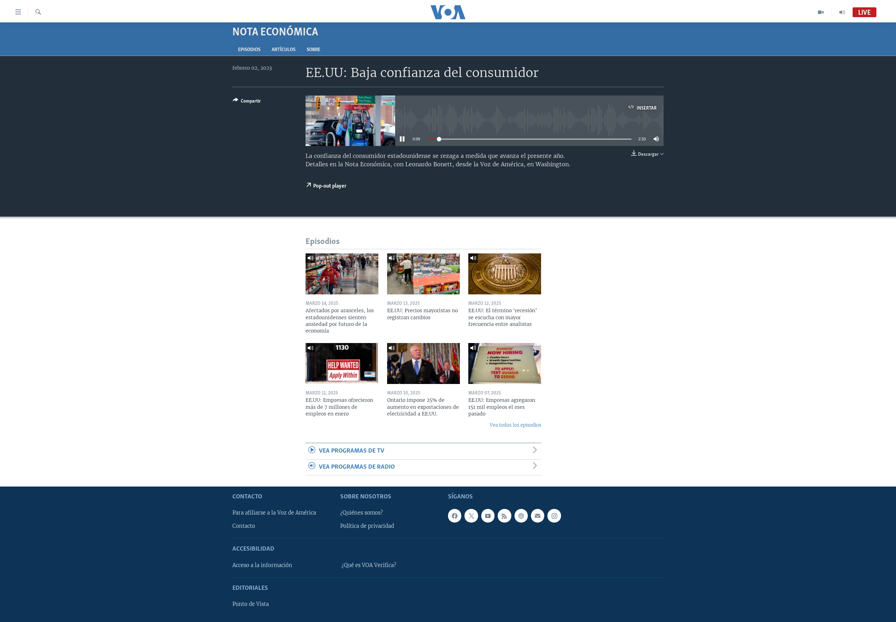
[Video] (821, 12)
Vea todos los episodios (515, 425)
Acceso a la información (262, 565)
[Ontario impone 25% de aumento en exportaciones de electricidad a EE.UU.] (423, 363)
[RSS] (504, 515)
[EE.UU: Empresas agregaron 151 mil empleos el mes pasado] (504, 363)
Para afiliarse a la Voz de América (274, 513)
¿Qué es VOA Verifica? (369, 565)
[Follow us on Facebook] (454, 515)
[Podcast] (521, 515)
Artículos (283, 50)
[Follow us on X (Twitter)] (471, 515)
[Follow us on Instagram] (554, 515)
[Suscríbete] (537, 515)
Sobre (313, 50)
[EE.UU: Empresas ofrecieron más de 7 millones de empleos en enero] (342, 363)
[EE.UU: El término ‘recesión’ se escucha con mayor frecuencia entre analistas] (504, 273)
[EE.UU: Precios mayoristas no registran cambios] (423, 273)
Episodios (249, 50)
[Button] (247, 102)
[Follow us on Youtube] (488, 515)
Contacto (243, 526)
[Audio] (842, 12)
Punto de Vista (250, 604)
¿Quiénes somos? (361, 513)
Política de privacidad (367, 526)
